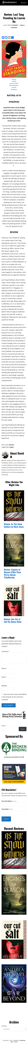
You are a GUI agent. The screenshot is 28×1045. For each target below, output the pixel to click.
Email (4, 677)
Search (4, 726)
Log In (16, 1041)
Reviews (11, 445)
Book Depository (14, 85)
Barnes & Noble (14, 83)
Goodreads (14, 89)
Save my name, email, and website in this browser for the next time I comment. (14, 697)
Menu (24, 2)
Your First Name (9, 801)
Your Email (7, 809)
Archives (4, 1026)
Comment (5, 651)
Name (4, 668)
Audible (14, 81)
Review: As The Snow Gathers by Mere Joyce (14, 525)
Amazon (14, 79)
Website (4, 686)
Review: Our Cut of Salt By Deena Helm (12, 620)
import (11, 447)
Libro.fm (14, 87)
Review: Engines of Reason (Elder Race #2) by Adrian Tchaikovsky (12, 573)
